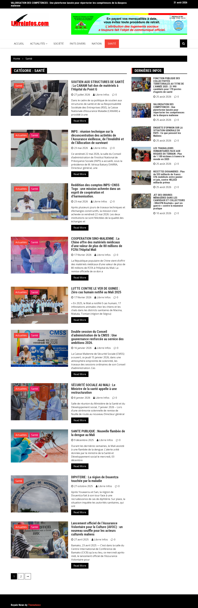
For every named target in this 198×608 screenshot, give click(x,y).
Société (59, 43)
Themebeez (34, 605)
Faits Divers (78, 43)
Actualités (37, 43)
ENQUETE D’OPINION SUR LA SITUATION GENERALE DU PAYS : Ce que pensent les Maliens (168, 131)
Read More (79, 120)
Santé (112, 43)
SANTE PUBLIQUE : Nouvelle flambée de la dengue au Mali (98, 433)
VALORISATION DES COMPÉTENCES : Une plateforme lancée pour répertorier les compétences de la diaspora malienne (69, 4)
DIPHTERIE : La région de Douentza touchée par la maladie (94, 479)
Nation (97, 43)
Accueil (19, 43)
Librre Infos (102, 94)
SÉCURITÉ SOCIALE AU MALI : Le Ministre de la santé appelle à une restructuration (94, 388)
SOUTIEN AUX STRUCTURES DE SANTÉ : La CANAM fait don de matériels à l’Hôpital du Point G (97, 85)
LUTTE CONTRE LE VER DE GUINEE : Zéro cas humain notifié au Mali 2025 (96, 290)
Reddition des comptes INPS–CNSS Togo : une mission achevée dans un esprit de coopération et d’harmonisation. (95, 190)
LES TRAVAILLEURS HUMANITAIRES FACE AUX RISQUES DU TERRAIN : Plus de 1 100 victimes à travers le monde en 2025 (169, 154)
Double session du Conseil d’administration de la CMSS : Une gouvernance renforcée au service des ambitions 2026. (97, 337)
